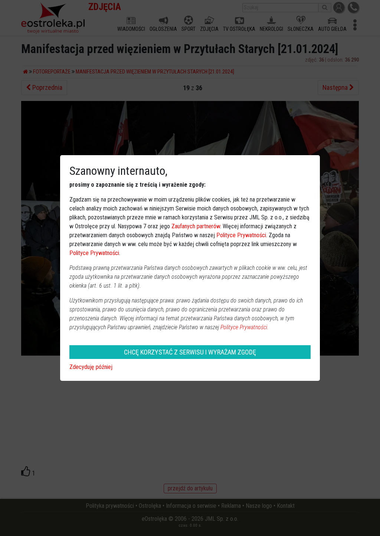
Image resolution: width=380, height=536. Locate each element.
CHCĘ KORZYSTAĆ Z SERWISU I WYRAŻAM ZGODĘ (190, 352)
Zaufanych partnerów (195, 226)
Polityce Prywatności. (244, 327)
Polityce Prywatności (241, 235)
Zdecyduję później (90, 366)
